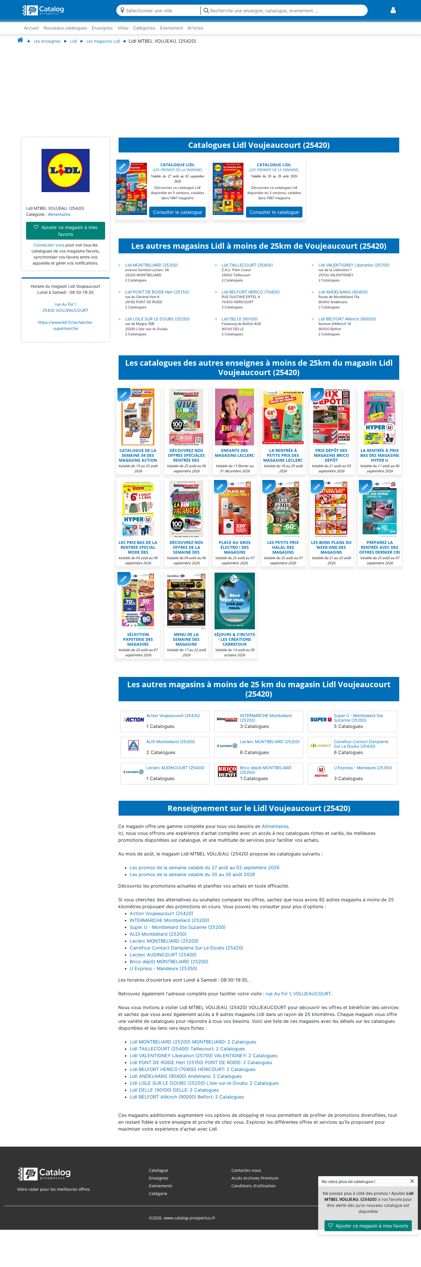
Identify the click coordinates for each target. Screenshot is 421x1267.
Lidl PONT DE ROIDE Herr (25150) (157, 291)
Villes (123, 28)
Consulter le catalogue (177, 212)
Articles (195, 28)
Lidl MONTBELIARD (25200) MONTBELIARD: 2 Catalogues (193, 1042)
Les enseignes (47, 41)
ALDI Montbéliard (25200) (170, 741)
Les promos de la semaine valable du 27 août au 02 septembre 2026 (205, 867)
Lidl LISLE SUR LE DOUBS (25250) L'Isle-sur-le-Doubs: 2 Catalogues (204, 1083)
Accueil (31, 28)
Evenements (160, 1185)
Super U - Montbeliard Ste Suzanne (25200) (358, 717)
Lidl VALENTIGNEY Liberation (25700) (353, 265)
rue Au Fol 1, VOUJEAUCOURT (298, 993)
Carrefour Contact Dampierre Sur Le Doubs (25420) (361, 744)
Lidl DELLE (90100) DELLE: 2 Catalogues (174, 1090)
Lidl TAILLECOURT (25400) (247, 265)
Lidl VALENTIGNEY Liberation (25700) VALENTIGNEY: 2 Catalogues (203, 1055)
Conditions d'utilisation (253, 1185)
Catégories (144, 28)
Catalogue (158, 1170)
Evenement (171, 28)
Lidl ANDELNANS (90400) (343, 291)
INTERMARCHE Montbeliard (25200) (266, 717)
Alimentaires (59, 214)
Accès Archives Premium (254, 1178)
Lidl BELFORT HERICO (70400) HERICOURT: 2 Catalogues (192, 1069)
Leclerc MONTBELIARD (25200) (270, 741)
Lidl (73, 41)
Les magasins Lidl (103, 41)
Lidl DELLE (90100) (240, 318)
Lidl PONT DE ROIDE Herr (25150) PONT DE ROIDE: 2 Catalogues (201, 1062)
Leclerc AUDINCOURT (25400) (175, 767)
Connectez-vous (49, 244)
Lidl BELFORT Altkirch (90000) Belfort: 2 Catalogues (187, 1097)
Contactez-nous (246, 1170)
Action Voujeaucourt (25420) (173, 715)
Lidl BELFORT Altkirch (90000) (347, 318)
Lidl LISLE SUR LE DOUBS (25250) (157, 318)
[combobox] (162, 10)
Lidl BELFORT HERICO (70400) (251, 291)
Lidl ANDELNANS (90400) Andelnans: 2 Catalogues (186, 1076)
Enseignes (102, 28)
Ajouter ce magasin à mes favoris (371, 1226)
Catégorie (158, 1193)
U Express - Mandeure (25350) (363, 767)
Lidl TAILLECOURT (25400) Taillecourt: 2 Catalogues (187, 1048)
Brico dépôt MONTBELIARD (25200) (266, 770)
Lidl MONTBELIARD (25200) (151, 265)
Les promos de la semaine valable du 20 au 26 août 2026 (192, 874)
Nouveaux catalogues (65, 28)
